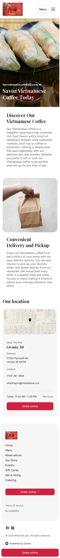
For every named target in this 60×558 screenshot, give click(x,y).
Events (9, 465)
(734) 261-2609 (15, 376)
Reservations (13, 455)
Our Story (11, 460)
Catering (10, 480)
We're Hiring (13, 475)
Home (9, 445)
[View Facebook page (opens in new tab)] (7, 528)
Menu (42, 9)
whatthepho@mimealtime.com (23, 384)
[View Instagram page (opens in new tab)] (13, 528)
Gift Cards (11, 470)
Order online (30, 406)
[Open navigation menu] (53, 9)
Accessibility (12, 510)
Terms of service (14, 505)
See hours (47, 396)
